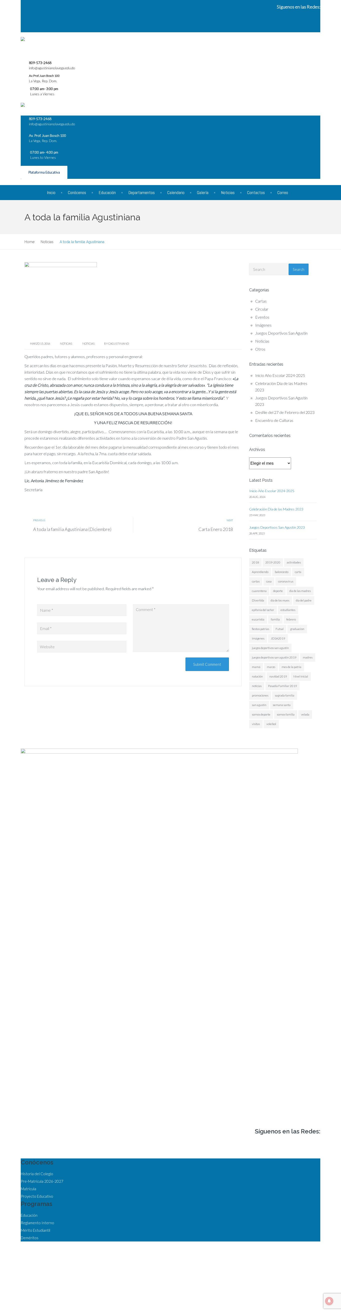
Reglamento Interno (37, 1222)
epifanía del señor (263, 610)
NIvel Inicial (300, 676)
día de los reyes (280, 600)
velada (305, 714)
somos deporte (261, 714)
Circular (261, 309)
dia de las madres (300, 591)
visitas (256, 724)
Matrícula (28, 1188)
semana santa (282, 705)
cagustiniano (118, 343)
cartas (256, 581)
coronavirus (285, 581)
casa (269, 581)
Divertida (258, 600)
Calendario (175, 192)
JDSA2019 (278, 638)
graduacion (297, 629)
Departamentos (141, 192)
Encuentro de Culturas (274, 420)
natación (257, 676)
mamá (256, 667)
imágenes (258, 638)
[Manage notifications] (329, 1301)
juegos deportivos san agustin (270, 648)
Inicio (51, 192)
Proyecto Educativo (37, 1196)
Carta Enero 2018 (215, 529)
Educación (107, 192)
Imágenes (263, 325)
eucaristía (258, 619)
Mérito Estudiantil (35, 1230)
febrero (291, 619)
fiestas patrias (260, 629)
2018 (255, 562)
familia (275, 619)
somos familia (286, 714)
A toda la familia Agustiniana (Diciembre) (72, 529)
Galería (202, 192)
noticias (88, 343)
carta (298, 572)
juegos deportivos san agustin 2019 (274, 657)
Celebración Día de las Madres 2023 (276, 509)
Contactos (256, 192)
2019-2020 (272, 562)
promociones (260, 695)
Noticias (228, 192)
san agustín (259, 705)
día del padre (304, 600)
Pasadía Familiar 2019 (282, 686)
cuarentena (259, 591)
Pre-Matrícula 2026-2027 (42, 1181)
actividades (294, 562)
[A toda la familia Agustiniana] (60, 299)
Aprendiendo (260, 572)
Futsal (280, 629)
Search (298, 269)
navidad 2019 (278, 676)
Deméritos (29, 1237)
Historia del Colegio (37, 1173)
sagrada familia (284, 695)
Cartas (261, 301)
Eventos (262, 317)
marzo (271, 667)
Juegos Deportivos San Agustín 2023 (277, 527)
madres (308, 657)
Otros (260, 349)
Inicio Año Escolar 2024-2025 (280, 375)
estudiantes (288, 610)
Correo (282, 192)
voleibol (271, 724)
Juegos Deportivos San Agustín (281, 333)
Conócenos (77, 192)
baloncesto (281, 572)
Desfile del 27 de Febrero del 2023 (285, 412)
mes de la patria (291, 667)
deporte (278, 591)
